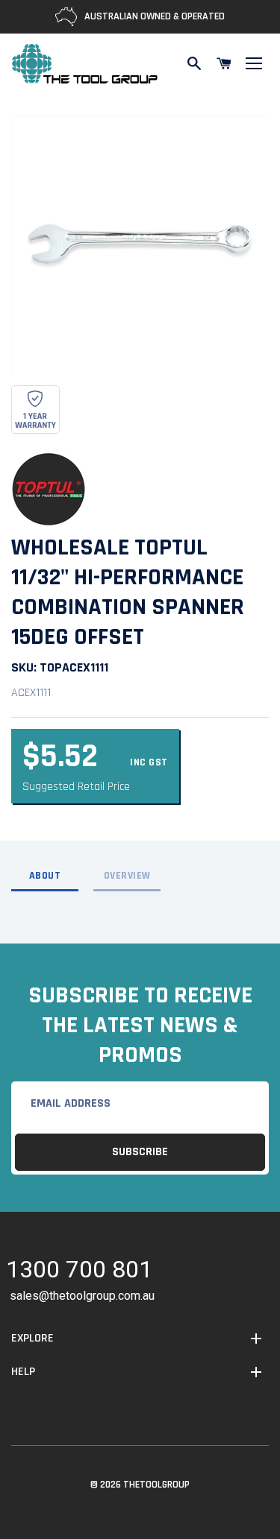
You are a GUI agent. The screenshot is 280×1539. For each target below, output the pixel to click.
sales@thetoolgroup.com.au (82, 1296)
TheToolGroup (156, 1484)
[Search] (194, 63)
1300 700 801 (79, 1271)
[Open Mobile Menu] (254, 63)
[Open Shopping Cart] (224, 63)
